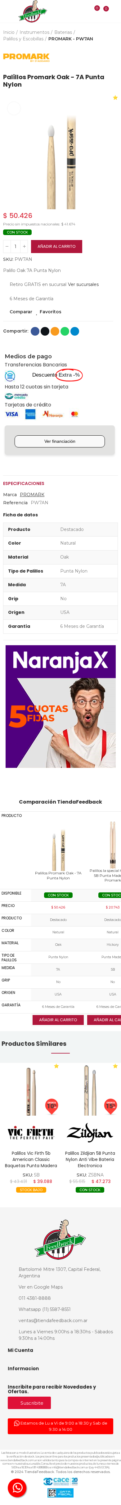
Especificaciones (23, 483)
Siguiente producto (113, 58)
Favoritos (50, 312)
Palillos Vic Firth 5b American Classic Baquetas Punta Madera (31, 1159)
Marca (10, 494)
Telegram (74, 331)
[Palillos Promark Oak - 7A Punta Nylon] (58, 845)
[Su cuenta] (115, 11)
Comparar (21, 312)
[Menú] (6, 11)
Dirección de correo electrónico (55, 331)
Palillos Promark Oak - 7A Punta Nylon (58, 875)
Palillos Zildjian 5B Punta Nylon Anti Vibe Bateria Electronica (90, 1159)
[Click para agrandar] (14, 108)
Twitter (45, 331)
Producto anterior (97, 58)
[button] (9, 152)
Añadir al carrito (57, 246)
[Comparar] (93, 12)
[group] (31, 1089)
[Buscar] (84, 11)
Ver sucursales (83, 284)
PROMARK (32, 494)
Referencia (15, 502)
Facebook (35, 331)
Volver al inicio (105, 58)
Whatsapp (64, 331)
